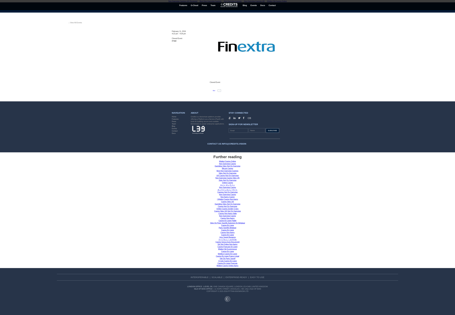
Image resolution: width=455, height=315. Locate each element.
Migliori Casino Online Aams (227, 266)
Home (174, 117)
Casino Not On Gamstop (227, 206)
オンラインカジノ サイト (228, 190)
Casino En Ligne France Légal (227, 256)
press (204, 5)
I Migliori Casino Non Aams (227, 199)
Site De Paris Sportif (227, 259)
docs (262, 5)
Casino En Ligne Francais (227, 263)
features (183, 5)
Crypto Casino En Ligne (227, 261)
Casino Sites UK (227, 202)
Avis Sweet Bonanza (227, 237)
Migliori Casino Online (227, 161)
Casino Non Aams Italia (227, 213)
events (253, 5)
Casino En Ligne (227, 225)
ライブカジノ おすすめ (227, 240)
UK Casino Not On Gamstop (227, 176)
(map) (174, 41)
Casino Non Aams (228, 218)
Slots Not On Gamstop (227, 180)
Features (175, 119)
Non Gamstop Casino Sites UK (227, 178)
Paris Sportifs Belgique (227, 228)
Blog (173, 126)
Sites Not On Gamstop (227, 173)
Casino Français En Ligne (227, 247)
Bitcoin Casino (227, 168)
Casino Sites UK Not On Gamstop (227, 211)
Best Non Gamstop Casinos (227, 171)
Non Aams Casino (228, 197)
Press (174, 121)
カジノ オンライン (227, 185)
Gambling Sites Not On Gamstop (227, 166)
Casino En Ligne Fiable (227, 221)
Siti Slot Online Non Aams (227, 244)
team (213, 5)
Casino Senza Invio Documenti (227, 242)
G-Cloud (194, 5)
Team (174, 124)
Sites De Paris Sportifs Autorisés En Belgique (227, 223)
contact (272, 5)
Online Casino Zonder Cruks (227, 209)
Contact (175, 131)
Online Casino (227, 183)
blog (245, 5)
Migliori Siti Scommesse (227, 249)
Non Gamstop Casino (227, 164)
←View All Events (75, 23)
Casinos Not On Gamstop (227, 192)
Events (174, 128)
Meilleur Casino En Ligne (227, 254)
